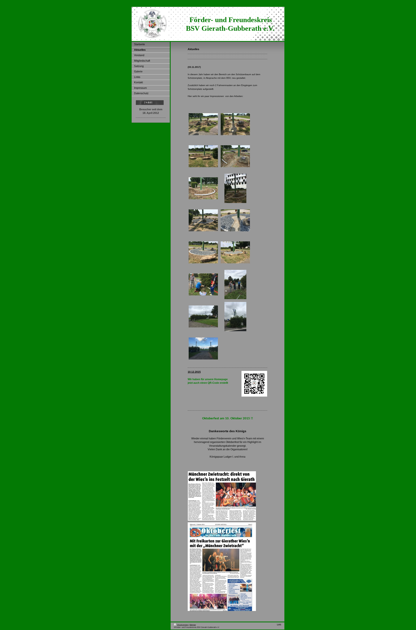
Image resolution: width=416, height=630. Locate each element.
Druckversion (182, 625)
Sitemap (192, 625)
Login (279, 624)
